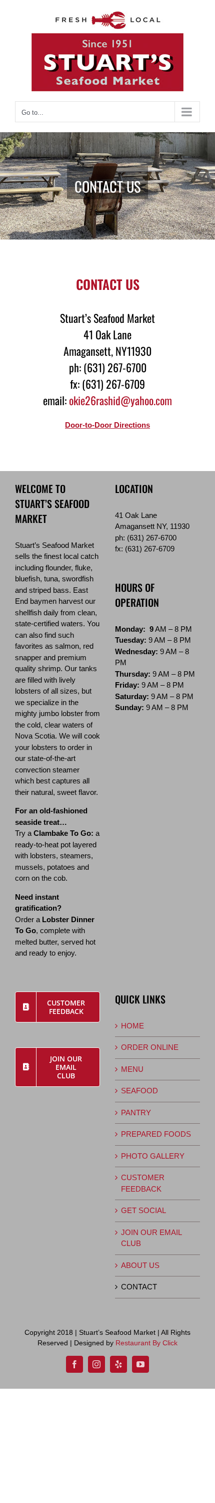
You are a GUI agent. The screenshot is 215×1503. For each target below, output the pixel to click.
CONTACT (139, 1286)
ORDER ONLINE (149, 1047)
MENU (132, 1069)
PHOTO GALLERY (152, 1156)
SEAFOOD (139, 1090)
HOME (132, 1025)
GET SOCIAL (143, 1210)
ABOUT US (140, 1265)
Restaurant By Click (147, 1343)
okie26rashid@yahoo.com (120, 400)
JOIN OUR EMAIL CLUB (151, 1238)
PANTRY (136, 1112)
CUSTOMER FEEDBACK (142, 1183)
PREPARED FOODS (156, 1134)
